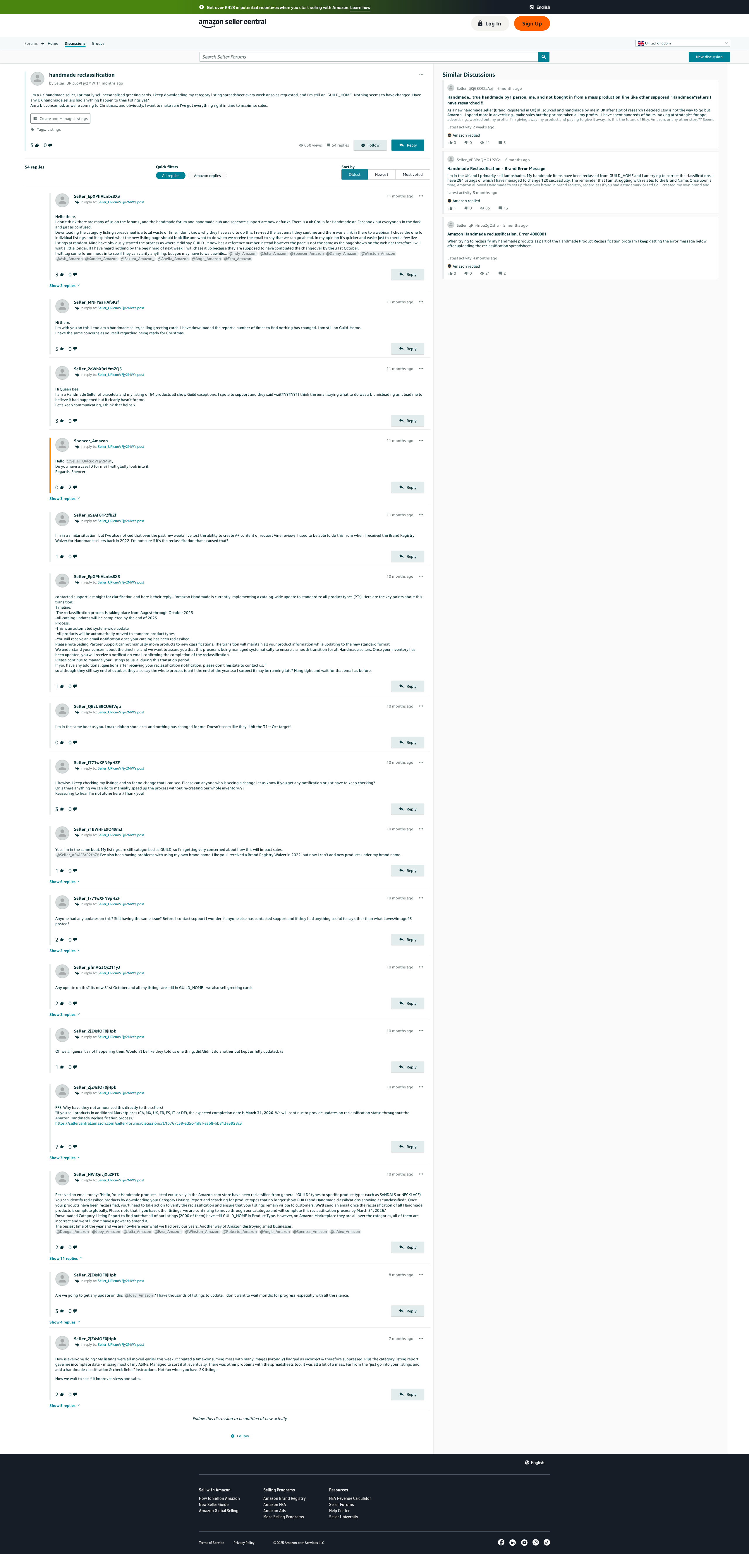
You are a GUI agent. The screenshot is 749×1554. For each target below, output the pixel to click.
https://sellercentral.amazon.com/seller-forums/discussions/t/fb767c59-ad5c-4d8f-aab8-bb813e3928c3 (148, 1123)
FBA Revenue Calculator (350, 1498)
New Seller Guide (214, 1504)
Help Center (339, 1510)
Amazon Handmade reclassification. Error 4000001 (497, 233)
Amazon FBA (274, 1504)
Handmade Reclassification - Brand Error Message (496, 168)
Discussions (75, 43)
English (537, 1462)
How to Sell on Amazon (219, 1498)
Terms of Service (211, 1543)
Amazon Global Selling (218, 1510)
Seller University (343, 1516)
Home (53, 43)
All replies (170, 175)
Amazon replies (207, 175)
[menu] (421, 75)
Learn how (360, 7)
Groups (98, 43)
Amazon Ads (274, 1510)
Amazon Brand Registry (284, 1498)
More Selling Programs (283, 1516)
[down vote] (49, 145)
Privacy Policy (244, 1543)
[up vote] (36, 145)
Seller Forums (341, 1504)
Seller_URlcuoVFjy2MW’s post (121, 202)
